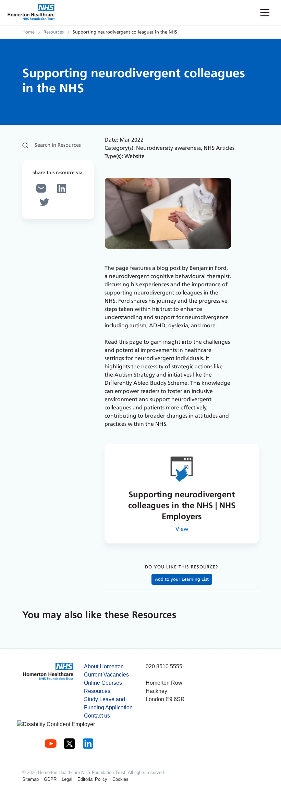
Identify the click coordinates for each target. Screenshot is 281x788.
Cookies (120, 779)
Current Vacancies (106, 675)
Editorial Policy (92, 779)
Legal (67, 779)
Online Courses (103, 683)
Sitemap (30, 779)
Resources (54, 32)
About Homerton (104, 666)
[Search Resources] (58, 145)
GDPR (50, 779)
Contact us (97, 716)
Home (28, 32)
